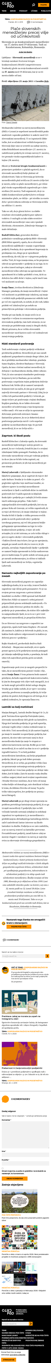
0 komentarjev (36, 22)
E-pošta (5, 1160)
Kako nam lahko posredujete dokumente (13, 1336)
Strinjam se (8, 1360)
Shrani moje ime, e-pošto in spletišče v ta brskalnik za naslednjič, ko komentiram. (24, 1172)
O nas (28, 1333)
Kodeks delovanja (34, 1330)
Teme (4, 11)
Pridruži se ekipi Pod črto (11, 1341)
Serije (13, 11)
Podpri (43, 5)
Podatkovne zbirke (35, 1340)
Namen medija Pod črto (13, 1333)
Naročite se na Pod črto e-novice (37, 1336)
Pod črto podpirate (35, 1345)
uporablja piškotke (17, 1355)
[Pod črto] (8, 5)
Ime (4, 1151)
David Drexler (11, 122)
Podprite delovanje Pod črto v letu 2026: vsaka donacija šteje (13, 1348)
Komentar (6, 1120)
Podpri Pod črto (19, 927)
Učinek (34, 11)
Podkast (23, 11)
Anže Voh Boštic (25, 52)
